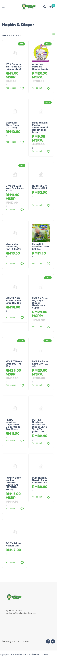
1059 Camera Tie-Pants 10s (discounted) (14, 66)
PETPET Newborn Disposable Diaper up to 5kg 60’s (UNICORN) (39, 425)
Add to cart (11, 88)
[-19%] (41, 286)
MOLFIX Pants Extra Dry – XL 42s (40, 363)
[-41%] (15, 52)
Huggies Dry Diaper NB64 (39, 187)
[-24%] (15, 349)
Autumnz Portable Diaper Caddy (40, 66)
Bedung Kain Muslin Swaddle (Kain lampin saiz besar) (40, 127)
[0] (51, 7)
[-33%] (41, 52)
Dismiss (44, 654)
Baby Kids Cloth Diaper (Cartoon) (13, 125)
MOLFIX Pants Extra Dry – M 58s (14, 363)
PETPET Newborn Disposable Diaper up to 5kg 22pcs (13, 424)
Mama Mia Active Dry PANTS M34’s (13, 246)
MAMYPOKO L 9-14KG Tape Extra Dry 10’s (14, 300)
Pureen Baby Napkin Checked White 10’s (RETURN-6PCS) (13, 483)
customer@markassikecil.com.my (21, 613)
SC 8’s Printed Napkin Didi (14, 544)
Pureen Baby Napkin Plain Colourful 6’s (39, 480)
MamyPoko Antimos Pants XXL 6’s (40, 246)
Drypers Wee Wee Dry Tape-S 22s (15, 188)
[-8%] (15, 174)
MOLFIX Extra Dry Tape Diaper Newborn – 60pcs (40, 303)
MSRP (10, 77)
